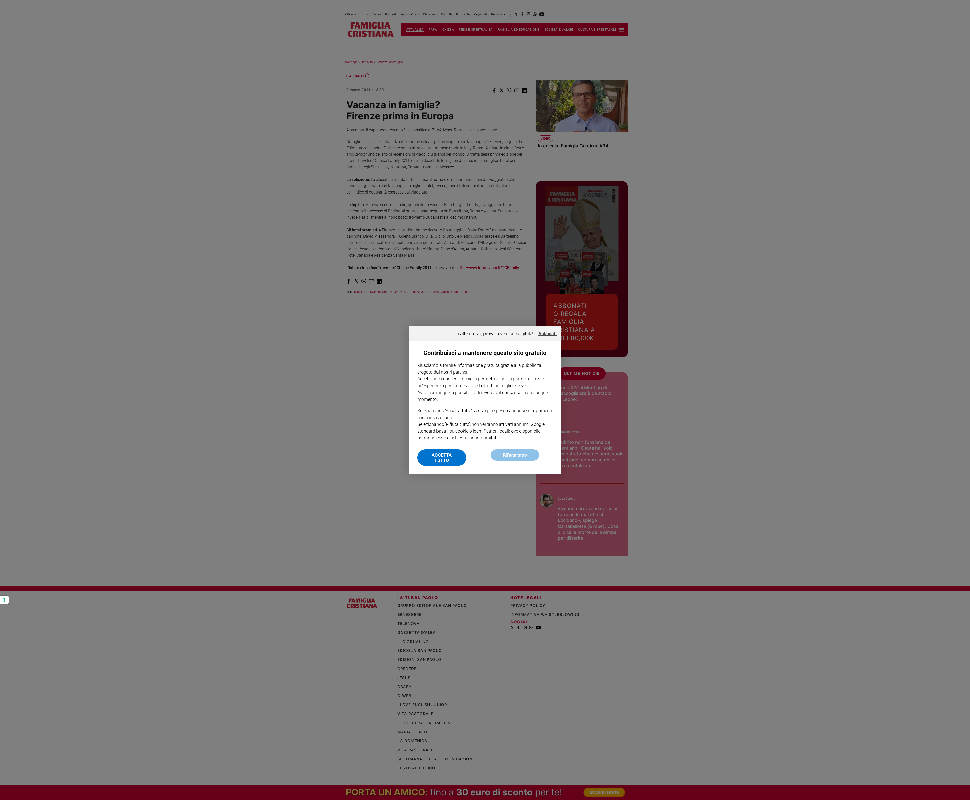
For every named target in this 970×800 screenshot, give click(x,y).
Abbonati (547, 333)
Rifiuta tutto (515, 455)
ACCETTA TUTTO (442, 457)
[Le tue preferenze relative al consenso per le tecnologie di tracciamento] (4, 600)
